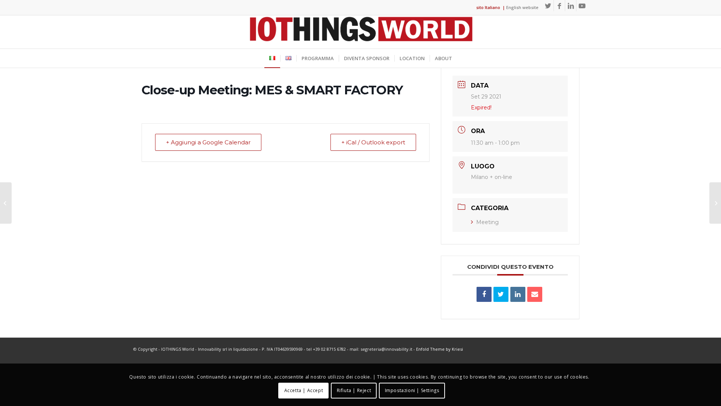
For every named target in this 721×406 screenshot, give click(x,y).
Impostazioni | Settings (412, 390)
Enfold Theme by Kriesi (439, 349)
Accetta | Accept (303, 390)
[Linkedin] (517, 294)
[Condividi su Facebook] (484, 294)
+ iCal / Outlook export (373, 142)
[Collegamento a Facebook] (559, 5)
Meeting (487, 222)
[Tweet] (500, 294)
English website (522, 7)
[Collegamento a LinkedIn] (570, 5)
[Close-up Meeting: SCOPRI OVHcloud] (6, 203)
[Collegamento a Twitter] (548, 5)
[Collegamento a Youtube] (582, 5)
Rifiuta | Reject (354, 390)
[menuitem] (272, 58)
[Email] (534, 294)
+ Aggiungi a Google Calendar (208, 142)
